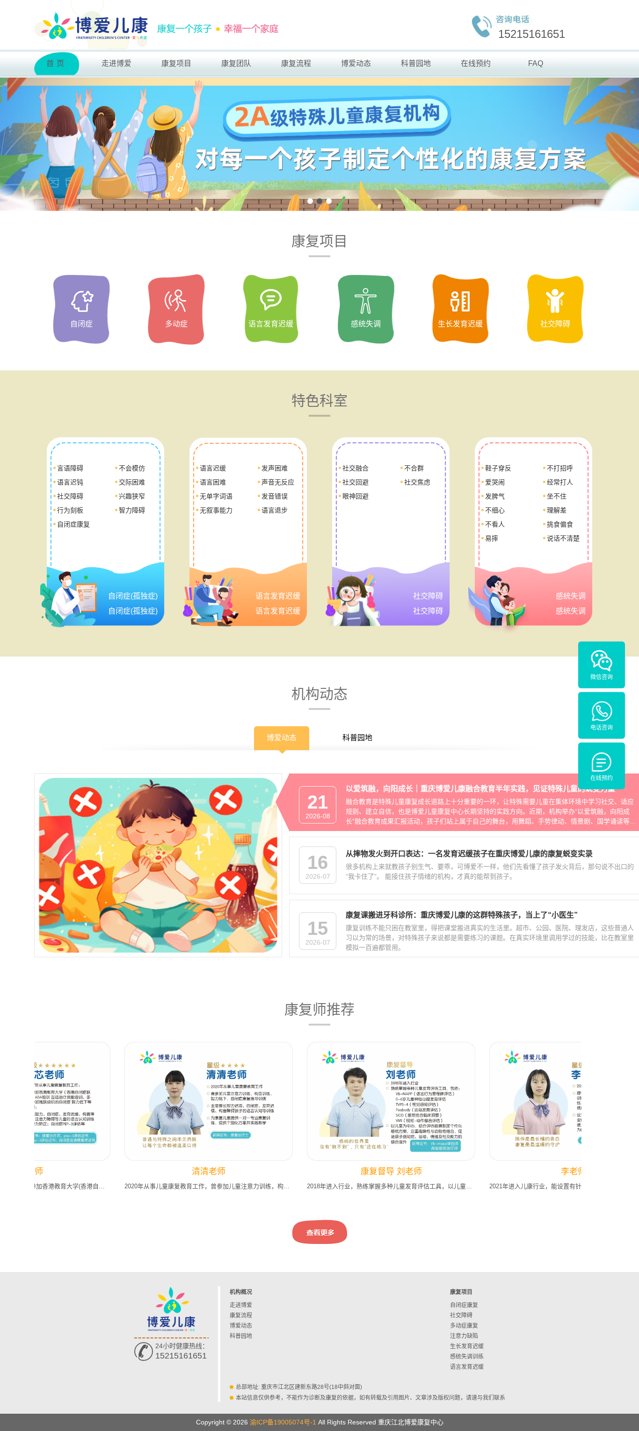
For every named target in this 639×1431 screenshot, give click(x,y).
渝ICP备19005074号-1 (283, 1422)
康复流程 (296, 63)
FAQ (535, 63)
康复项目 (176, 63)
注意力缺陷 (464, 1336)
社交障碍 (461, 1315)
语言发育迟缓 (467, 1367)
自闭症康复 (464, 1305)
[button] (310, 201)
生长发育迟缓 (467, 1346)
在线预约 (476, 63)
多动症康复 (464, 1326)
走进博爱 (116, 63)
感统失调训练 (467, 1356)
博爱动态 (356, 63)
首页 (56, 63)
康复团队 (236, 63)
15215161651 (531, 34)
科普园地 (416, 63)
